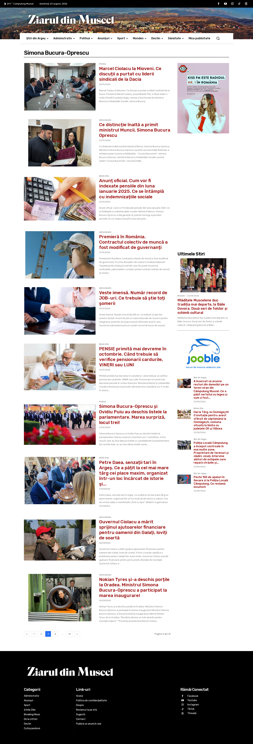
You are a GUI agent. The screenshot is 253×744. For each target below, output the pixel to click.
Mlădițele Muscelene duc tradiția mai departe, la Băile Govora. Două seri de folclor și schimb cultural (202, 306)
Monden (181, 296)
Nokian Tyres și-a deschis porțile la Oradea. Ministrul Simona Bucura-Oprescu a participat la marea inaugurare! (134, 587)
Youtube (192, 700)
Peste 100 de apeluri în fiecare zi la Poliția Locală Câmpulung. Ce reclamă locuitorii (211, 482)
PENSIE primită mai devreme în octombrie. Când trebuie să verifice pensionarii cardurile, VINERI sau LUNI (132, 357)
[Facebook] (218, 3)
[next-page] (77, 634)
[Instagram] (232, 3)
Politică (102, 64)
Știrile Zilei (104, 176)
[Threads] (246, 3)
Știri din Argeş (200, 378)
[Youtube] (225, 3)
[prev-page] (27, 634)
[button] (218, 38)
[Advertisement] (203, 192)
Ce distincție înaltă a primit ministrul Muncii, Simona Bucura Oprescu (134, 130)
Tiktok (190, 709)
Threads (192, 713)
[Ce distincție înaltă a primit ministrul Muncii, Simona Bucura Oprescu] (60, 143)
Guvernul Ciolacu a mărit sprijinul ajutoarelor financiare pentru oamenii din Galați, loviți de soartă (133, 530)
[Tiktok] (239, 3)
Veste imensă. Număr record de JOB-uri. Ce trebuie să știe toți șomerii (133, 298)
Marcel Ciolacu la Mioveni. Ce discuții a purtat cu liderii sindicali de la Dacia (130, 74)
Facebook (192, 696)
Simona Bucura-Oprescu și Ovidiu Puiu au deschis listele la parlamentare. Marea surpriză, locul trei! (133, 414)
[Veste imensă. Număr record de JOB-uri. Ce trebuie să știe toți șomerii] (60, 311)
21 (69, 634)
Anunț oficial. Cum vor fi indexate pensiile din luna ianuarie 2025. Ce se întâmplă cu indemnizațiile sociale (131, 189)
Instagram (193, 704)
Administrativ (105, 120)
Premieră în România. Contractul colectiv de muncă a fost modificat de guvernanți (133, 242)
